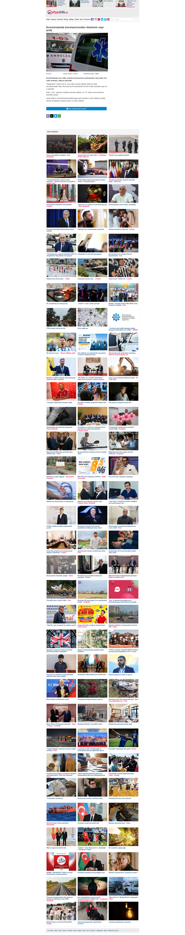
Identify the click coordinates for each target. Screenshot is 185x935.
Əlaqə (105, 930)
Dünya (66, 19)
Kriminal (60, 19)
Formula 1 (87, 19)
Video (55, 930)
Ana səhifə (50, 930)
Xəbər (48, 19)
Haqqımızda (99, 930)
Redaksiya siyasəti (113, 930)
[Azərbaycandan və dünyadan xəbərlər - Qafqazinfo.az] (57, 12)
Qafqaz (71, 19)
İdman (77, 19)
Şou (81, 19)
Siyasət (53, 19)
